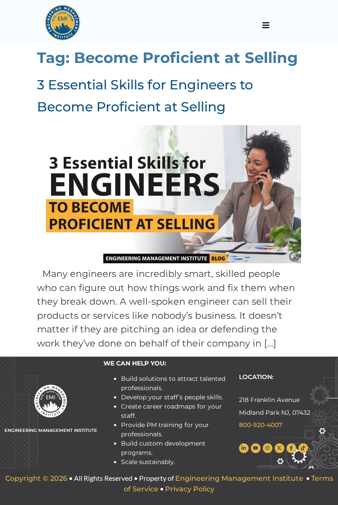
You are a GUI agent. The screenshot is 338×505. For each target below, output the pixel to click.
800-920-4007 (260, 425)
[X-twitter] (279, 448)
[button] (266, 25)
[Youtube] (256, 448)
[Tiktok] (303, 448)
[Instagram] (267, 448)
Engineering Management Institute (239, 478)
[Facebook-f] (291, 448)
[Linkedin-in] (244, 448)
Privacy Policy (189, 489)
